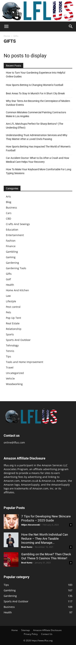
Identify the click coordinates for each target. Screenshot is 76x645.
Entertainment (15, 235)
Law (8, 295)
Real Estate (13, 323)
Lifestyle (11, 301)
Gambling (12, 251)
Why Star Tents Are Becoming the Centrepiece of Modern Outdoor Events (38, 102)
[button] (6, 26)
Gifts (9, 273)
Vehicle (10, 378)
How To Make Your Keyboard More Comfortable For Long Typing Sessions (38, 171)
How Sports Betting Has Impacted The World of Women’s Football (38, 148)
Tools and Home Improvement (24, 362)
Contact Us (46, 634)
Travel (9, 367)
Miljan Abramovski (30, 524)
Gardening (12, 262)
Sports (10, 334)
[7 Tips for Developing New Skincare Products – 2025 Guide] (11, 521)
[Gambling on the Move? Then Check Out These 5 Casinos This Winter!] (11, 559)
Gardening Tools (16, 268)
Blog (8, 202)
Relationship (13, 329)
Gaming (10, 257)
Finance (10, 246)
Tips (8, 356)
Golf (8, 279)
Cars (8, 213)
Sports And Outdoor (18, 340)
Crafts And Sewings (18, 224)
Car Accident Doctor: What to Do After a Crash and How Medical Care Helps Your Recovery (37, 159)
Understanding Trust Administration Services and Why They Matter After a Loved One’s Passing (36, 137)
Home (7, 36)
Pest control (13, 307)
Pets (8, 312)
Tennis (10, 351)
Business (11, 207)
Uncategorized (15, 373)
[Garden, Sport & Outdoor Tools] (38, 11)
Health (10, 284)
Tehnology (12, 345)
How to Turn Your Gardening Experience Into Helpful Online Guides (35, 74)
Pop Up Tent (13, 318)
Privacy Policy (31, 634)
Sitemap (25, 630)
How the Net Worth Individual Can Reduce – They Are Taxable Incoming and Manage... (44, 538)
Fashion (10, 240)
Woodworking (14, 384)
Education (12, 229)
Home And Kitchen (17, 290)
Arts (8, 196)
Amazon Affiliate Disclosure (47, 630)
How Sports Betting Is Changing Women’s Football (34, 84)
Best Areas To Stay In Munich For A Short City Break (35, 93)
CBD (8, 218)
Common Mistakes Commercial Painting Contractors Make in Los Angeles (36, 114)
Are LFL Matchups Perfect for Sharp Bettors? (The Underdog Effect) (34, 125)
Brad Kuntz (26, 547)
